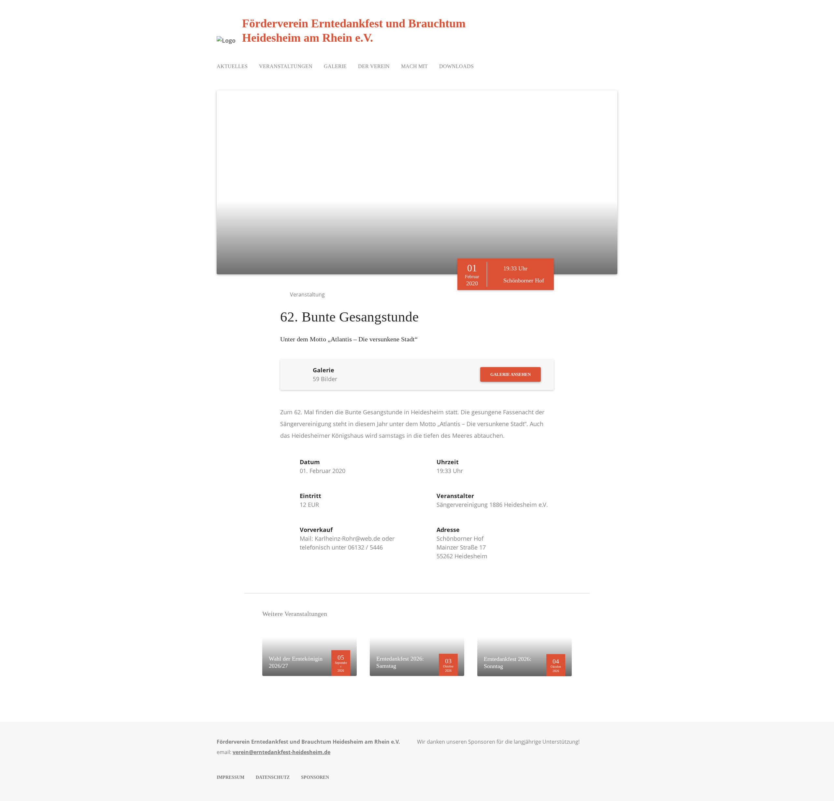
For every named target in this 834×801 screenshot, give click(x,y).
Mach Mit (414, 66)
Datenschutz (273, 777)
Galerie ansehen (510, 374)
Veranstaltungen (285, 66)
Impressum (230, 777)
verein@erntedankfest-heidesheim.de (281, 752)
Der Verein (374, 66)
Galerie (335, 66)
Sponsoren (315, 777)
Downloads (456, 66)
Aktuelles (232, 66)
